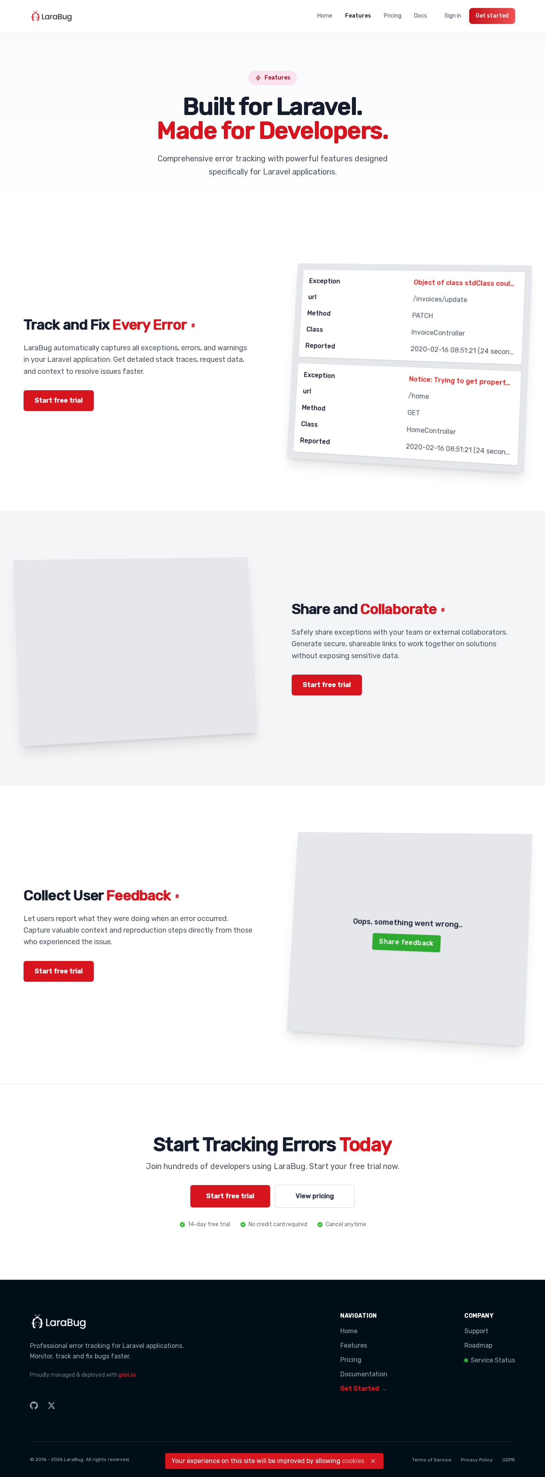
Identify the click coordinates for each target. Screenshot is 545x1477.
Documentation (363, 1374)
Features (358, 15)
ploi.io (127, 1375)
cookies (353, 1461)
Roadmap (478, 1345)
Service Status (493, 1360)
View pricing (315, 1196)
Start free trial (59, 400)
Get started (492, 15)
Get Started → (363, 1388)
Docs (420, 15)
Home (324, 15)
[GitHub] (34, 1406)
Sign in (452, 15)
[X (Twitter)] (51, 1406)
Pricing (392, 15)
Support (476, 1331)
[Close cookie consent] (373, 1461)
